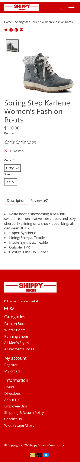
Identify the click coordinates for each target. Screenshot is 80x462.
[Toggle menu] (71, 7)
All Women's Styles (19, 349)
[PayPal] (32, 455)
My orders (12, 371)
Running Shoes (16, 336)
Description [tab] (16, 200)
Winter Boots (15, 330)
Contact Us (13, 419)
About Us (11, 399)
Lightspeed (11, 449)
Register (11, 364)
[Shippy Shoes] (21, 7)
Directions (12, 393)
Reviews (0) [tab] (39, 200)
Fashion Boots (15, 323)
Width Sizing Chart (19, 425)
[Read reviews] (18, 142)
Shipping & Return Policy (24, 412)
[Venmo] (46, 455)
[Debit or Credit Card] (39, 455)
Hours (9, 387)
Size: (8, 174)
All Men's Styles (16, 342)
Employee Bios (16, 406)
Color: (9, 160)
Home (8, 22)
